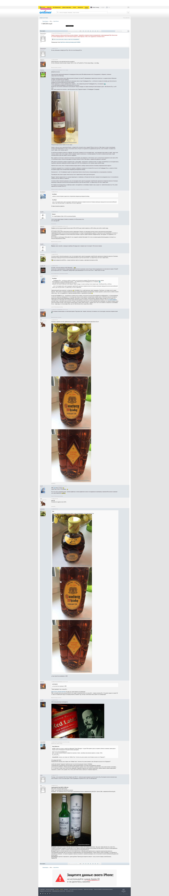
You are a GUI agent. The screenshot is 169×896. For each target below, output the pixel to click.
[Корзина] (128, 12)
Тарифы (61, 889)
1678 (83, 863)
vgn (41, 785)
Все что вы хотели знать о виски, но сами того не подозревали (66, 39)
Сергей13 (41, 211)
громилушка (42, 254)
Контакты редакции (50, 889)
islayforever (42, 59)
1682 (93, 863)
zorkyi (41, 775)
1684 (97, 863)
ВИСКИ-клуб (47, 24)
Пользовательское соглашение (76, 889)
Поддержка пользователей (45, 891)
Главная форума (45, 21)
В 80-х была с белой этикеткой (58, 691)
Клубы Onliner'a (56, 21)
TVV (41, 319)
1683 (95, 863)
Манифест (66, 889)
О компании (42, 889)
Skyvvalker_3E (42, 191)
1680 (88, 863)
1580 (80, 863)
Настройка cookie (69, 891)
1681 (90, 863)
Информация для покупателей (58, 891)
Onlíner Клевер (96, 7)
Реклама (57, 889)
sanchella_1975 (42, 265)
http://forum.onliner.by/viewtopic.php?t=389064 (70, 42)
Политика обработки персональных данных (103, 889)
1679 (86, 863)
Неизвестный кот (43, 33)
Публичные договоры (88, 889)
